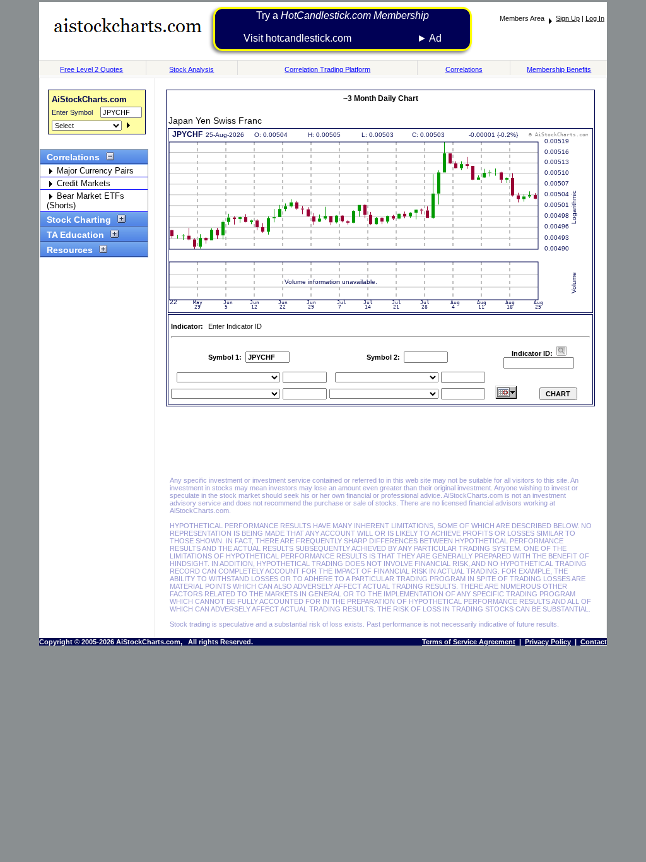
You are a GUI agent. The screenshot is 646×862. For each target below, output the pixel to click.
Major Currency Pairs (94, 170)
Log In (594, 18)
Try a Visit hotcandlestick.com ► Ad (343, 27)
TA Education (75, 235)
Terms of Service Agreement (468, 642)
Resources (70, 250)
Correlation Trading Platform (327, 69)
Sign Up (568, 18)
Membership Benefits (559, 69)
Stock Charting (79, 220)
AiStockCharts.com (89, 99)
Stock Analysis (191, 69)
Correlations (464, 69)
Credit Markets (82, 183)
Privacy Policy (548, 642)
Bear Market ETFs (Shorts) (85, 200)
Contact (593, 642)
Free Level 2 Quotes (91, 69)
